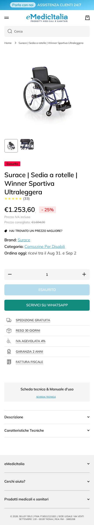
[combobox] (47, 31)
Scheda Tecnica (46, 396)
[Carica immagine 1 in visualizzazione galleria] (11, 146)
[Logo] (47, 18)
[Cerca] (8, 31)
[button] (87, 18)
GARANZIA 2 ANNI (29, 352)
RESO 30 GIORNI (28, 330)
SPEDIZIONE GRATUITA (33, 320)
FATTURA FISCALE (29, 362)
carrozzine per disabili (44, 246)
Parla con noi (22, 5)
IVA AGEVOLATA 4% (30, 341)
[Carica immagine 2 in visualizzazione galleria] (27, 144)
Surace (24, 239)
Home (8, 43)
